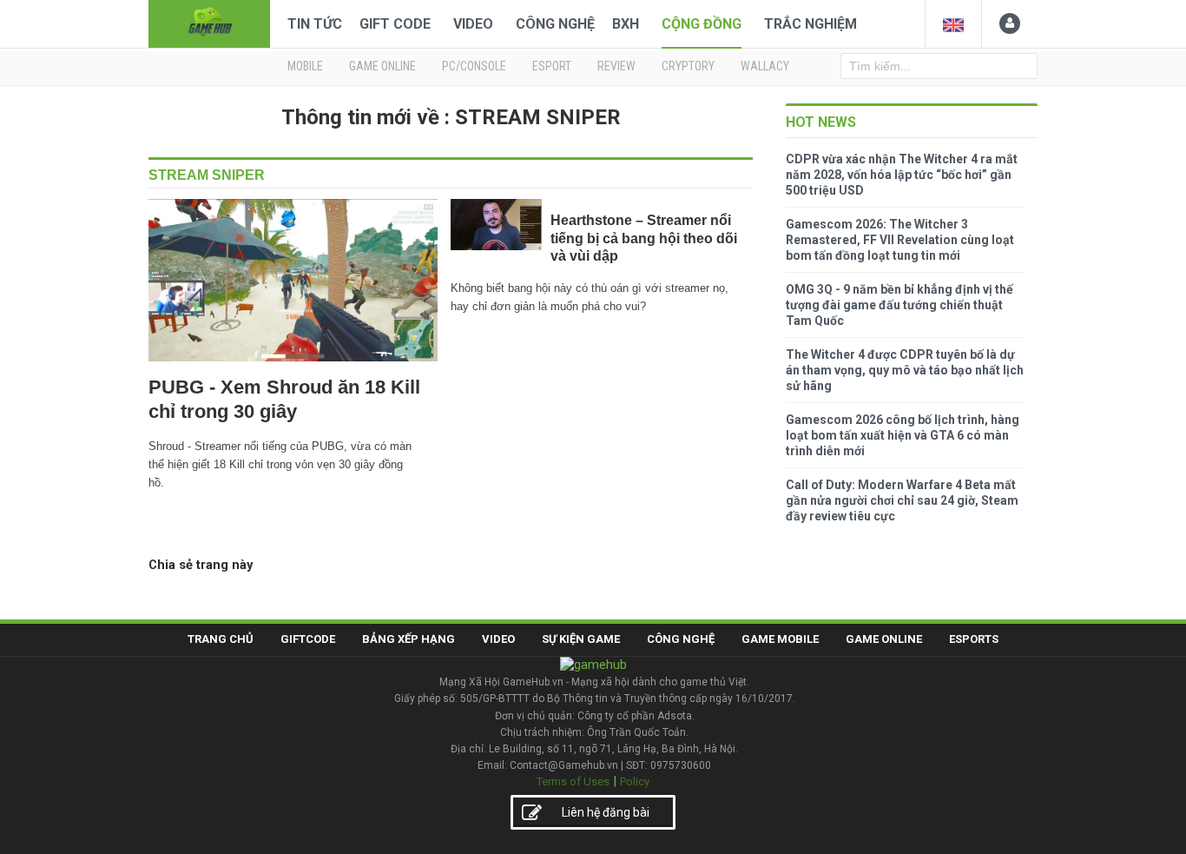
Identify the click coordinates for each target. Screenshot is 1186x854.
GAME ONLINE (382, 66)
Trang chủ (221, 638)
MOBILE (305, 66)
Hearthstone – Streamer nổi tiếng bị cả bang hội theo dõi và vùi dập (643, 238)
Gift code (395, 24)
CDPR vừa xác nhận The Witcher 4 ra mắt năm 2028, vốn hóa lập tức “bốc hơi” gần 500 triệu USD (902, 174)
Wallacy (765, 66)
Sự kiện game (581, 638)
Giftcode (307, 638)
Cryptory (688, 66)
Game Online (884, 638)
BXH (625, 24)
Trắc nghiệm (810, 24)
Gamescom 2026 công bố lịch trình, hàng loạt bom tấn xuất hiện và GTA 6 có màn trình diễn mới (902, 435)
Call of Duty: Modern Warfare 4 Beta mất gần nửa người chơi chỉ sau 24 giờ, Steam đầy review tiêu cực (902, 500)
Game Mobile (780, 638)
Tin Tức (314, 24)
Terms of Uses (573, 781)
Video (473, 24)
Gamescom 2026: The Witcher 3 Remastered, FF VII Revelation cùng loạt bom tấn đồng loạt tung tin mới (900, 239)
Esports (973, 638)
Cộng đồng (701, 24)
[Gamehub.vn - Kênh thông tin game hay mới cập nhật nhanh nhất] (209, 22)
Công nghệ (555, 24)
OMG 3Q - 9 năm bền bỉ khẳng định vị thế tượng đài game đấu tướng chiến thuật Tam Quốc (899, 305)
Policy (634, 781)
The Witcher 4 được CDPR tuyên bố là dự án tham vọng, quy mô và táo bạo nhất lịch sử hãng (905, 370)
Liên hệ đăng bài (605, 812)
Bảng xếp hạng (408, 638)
